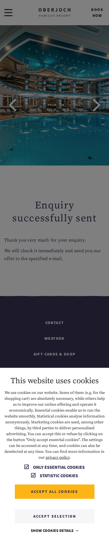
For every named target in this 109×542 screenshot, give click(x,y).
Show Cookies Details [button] (52, 530)
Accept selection (54, 516)
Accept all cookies (54, 491)
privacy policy (58, 457)
